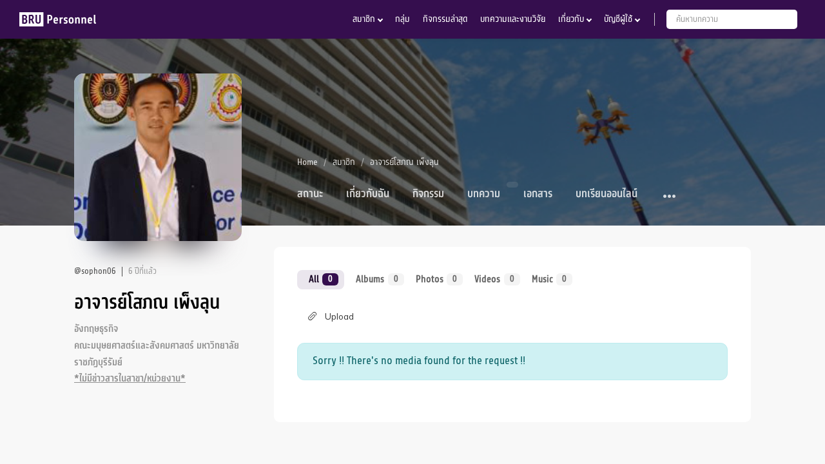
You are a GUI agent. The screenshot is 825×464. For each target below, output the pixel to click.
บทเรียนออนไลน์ (606, 194)
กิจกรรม (428, 194)
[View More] (670, 197)
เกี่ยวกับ (571, 19)
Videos (494, 279)
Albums (377, 279)
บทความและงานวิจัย (512, 19)
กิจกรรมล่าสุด (445, 19)
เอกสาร (537, 194)
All (321, 279)
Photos (436, 279)
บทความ (483, 194)
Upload (339, 316)
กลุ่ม (402, 19)
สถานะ (310, 194)
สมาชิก (364, 19)
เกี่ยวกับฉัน (367, 194)
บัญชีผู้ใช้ (618, 19)
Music (549, 279)
